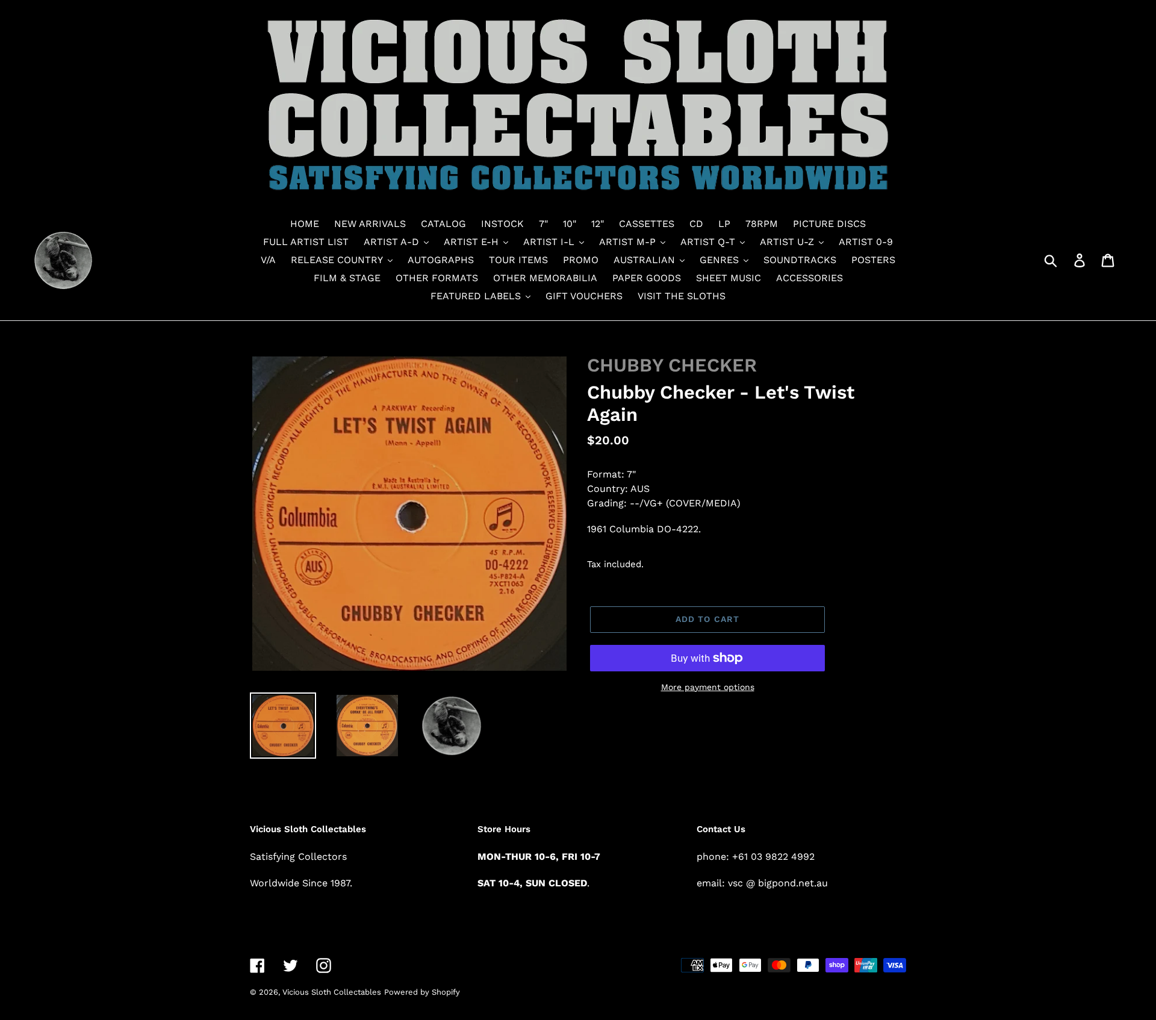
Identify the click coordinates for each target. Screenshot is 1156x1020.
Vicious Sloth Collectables (331, 992)
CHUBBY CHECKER (672, 365)
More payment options (707, 687)
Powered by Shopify (422, 992)
